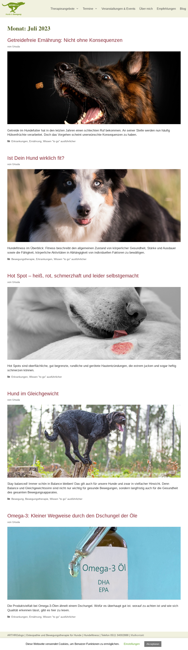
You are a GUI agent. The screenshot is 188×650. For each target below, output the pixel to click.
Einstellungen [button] (132, 643)
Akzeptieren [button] (153, 644)
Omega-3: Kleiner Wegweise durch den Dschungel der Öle (72, 516)
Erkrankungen (19, 141)
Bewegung (17, 498)
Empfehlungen (166, 8)
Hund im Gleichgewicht (33, 393)
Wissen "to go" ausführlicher (59, 141)
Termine (88, 8)
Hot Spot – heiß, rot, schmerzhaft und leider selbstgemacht (73, 276)
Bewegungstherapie (23, 259)
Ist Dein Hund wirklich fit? (35, 158)
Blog (183, 8)
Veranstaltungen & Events (118, 8)
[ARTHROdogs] (14, 8)
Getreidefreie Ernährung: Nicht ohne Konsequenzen (64, 40)
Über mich (146, 8)
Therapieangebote (62, 8)
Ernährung (35, 141)
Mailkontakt (137, 635)
